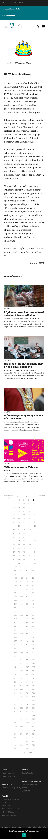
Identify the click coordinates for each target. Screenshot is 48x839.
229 (15, 689)
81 (34, 552)
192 (33, 652)
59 (24, 537)
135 (27, 600)
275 (27, 730)
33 (19, 519)
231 (27, 689)
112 (33, 578)
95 (29, 563)
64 (24, 541)
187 (27, 649)
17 (14, 507)
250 (21, 708)
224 (33, 682)
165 (15, 630)
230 (21, 689)
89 (24, 559)
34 (24, 519)
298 (24, 753)
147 (27, 611)
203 (27, 663)
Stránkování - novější (8, 497)
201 (15, 663)
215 (27, 675)
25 (29, 511)
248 (33, 704)
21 (34, 507)
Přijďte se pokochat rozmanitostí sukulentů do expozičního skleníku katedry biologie (24, 315)
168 (33, 630)
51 (35, 530)
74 (24, 548)
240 (33, 697)
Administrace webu (9, 827)
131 (27, 597)
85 (29, 556)
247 (27, 704)
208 (33, 667)
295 (27, 749)
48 (19, 530)
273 (15, 730)
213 (15, 675)
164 (33, 626)
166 (21, 630)
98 (21, 567)
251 (27, 708)
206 (21, 667)
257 (15, 715)
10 (28, 500)
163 (27, 626)
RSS (19, 827)
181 (15, 645)
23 (19, 511)
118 (21, 585)
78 (19, 552)
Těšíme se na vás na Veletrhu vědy (21, 469)
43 (19, 526)
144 (33, 608)
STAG (10, 3)
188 (33, 649)
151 (27, 615)
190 (21, 652)
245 (15, 704)
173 (15, 637)
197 (15, 660)
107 (27, 574)
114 (21, 582)
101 (15, 571)
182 (21, 645)
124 (33, 589)
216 (33, 675)
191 (27, 652)
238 (21, 697)
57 (14, 537)
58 (19, 537)
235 (27, 693)
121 (15, 589)
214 (21, 675)
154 (21, 619)
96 (35, 563)
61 (35, 537)
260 (33, 715)
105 (15, 574)
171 (27, 634)
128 (33, 593)
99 (26, 567)
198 (21, 660)
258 (21, 715)
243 (27, 701)
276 (33, 730)
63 (19, 541)
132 (33, 597)
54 (24, 533)
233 (15, 693)
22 (14, 511)
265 (15, 723)
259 (27, 715)
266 (21, 723)
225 (15, 686)
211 (27, 671)
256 (33, 712)
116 (33, 582)
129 (15, 597)
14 (24, 504)
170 (21, 634)
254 (21, 712)
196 (33, 656)
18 (19, 507)
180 (33, 641)
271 (27, 727)
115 (27, 582)
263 (27, 719)
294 (21, 749)
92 (13, 563)
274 (21, 730)
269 (15, 727)
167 (27, 630)
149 (15, 615)
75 (29, 548)
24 (24, 511)
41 (35, 522)
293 (15, 749)
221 (15, 682)
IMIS (15, 3)
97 (16, 567)
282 (21, 738)
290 (21, 745)
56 (35, 533)
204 (33, 663)
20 (29, 507)
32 (14, 519)
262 (21, 719)
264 (33, 719)
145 (15, 611)
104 (33, 571)
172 (33, 634)
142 (21, 608)
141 (15, 608)
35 (29, 519)
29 (24, 515)
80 (30, 552)
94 (24, 563)
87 (14, 559)
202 (21, 663)
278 (21, 734)
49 (24, 530)
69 (24, 545)
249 (15, 708)
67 (14, 545)
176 (33, 637)
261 (15, 719)
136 (33, 600)
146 (21, 611)
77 (14, 552)
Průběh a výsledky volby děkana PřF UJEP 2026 (23, 417)
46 (35, 526)
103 (27, 571)
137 (15, 604)
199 (27, 660)
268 (33, 723)
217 (15, 678)
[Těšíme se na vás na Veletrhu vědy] (24, 450)
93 (19, 563)
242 (21, 701)
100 (32, 567)
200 (33, 660)
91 (35, 559)
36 (35, 519)
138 (21, 604)
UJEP (21, 3)
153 (15, 619)
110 (22, 578)
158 (21, 623)
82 (14, 556)
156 (33, 619)
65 (29, 541)
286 (21, 741)
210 (21, 671)
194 (21, 656)
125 (15, 593)
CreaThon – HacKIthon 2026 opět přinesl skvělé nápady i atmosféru (23, 366)
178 (21, 641)
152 (33, 615)
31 (34, 515)
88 (19, 559)
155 (27, 619)
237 (15, 697)
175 (27, 637)
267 (27, 723)
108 (33, 574)
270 (21, 727)
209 (15, 671)
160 (33, 623)
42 (13, 526)
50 (30, 530)
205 (15, 667)
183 (27, 645)
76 (35, 548)
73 (19, 548)
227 (27, 686)
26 (35, 511)
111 (27, 578)
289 (15, 745)
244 (33, 701)
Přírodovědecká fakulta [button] (11, 9)
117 (16, 585)
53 (19, 533)
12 (14, 504)
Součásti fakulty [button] (8, 16)
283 (27, 738)
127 (27, 593)
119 (27, 585)
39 (24, 522)
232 (33, 689)
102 (21, 571)
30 (30, 515)
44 (24, 526)
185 (15, 649)
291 (27, 745)
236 (33, 693)
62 (13, 541)
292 (33, 745)
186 (21, 649)
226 (21, 686)
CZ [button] (3, 3)
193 (15, 656)
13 (19, 504)
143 (27, 608)
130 (21, 597)
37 (14, 522)
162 (21, 626)
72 (14, 548)
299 (30, 753)
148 (33, 611)
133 (15, 600)
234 (21, 693)
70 (30, 545)
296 (33, 749)
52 (14, 533)
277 (15, 734)
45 (29, 526)
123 (27, 589)
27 (14, 515)
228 (33, 686)
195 (27, 656)
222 (21, 682)
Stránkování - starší (42, 497)
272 (33, 727)
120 (32, 585)
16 (34, 504)
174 (21, 637)
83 (19, 556)
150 (21, 615)
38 (19, 522)
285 (15, 741)
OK (24, 835)
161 (15, 626)
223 (27, 682)
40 (30, 522)
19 (24, 507)
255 (27, 712)
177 (15, 641)
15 (29, 504)
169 (15, 634)
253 (15, 712)
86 (35, 556)
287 (27, 741)
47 (14, 530)
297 (18, 753)
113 (16, 582)
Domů (9, 63)
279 (27, 734)
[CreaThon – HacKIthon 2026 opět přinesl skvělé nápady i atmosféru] (24, 347)
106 (21, 574)
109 (16, 578)
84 (24, 556)
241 (15, 701)
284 (33, 738)
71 (35, 545)
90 (30, 559)
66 (35, 541)
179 (27, 641)
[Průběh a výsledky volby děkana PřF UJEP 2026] (24, 399)
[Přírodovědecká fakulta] (9, 26)
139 (27, 604)
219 (27, 678)
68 (19, 545)
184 (33, 645)
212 (33, 671)
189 (15, 652)
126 (21, 593)
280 (33, 734)
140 (33, 604)
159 (27, 623)
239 (27, 697)
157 (15, 623)
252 (33, 708)
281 (15, 738)
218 (21, 678)
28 (19, 515)
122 (21, 589)
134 (21, 600)
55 (29, 533)
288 (33, 741)
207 (27, 667)
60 (30, 537)
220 (33, 678)
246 (21, 704)
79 (24, 552)
